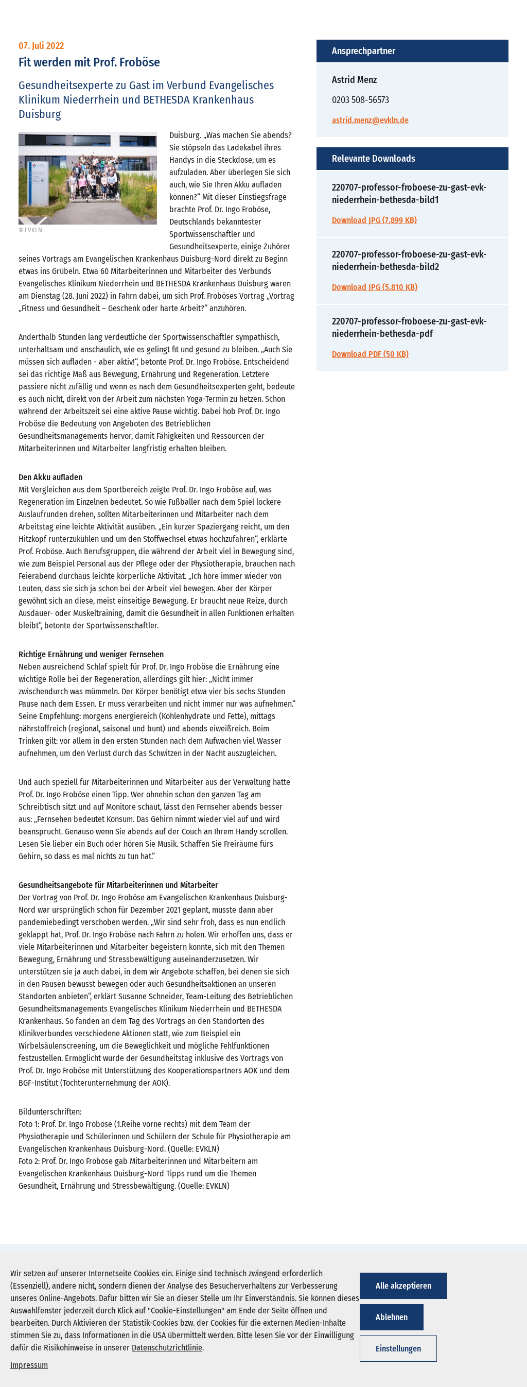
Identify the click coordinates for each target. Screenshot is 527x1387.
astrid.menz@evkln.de (370, 120)
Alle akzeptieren (403, 1286)
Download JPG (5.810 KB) (374, 287)
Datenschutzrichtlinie (167, 1347)
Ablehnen (392, 1317)
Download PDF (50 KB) (370, 354)
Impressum (29, 1365)
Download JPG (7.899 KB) (374, 220)
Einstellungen (398, 1349)
